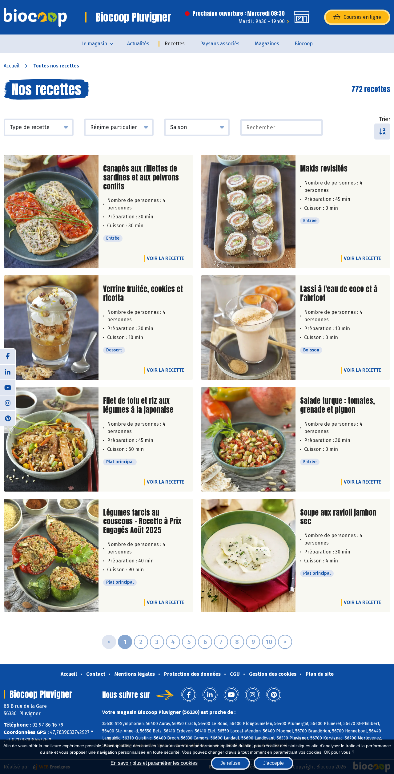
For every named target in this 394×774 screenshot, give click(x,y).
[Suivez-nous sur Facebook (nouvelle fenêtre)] (7, 356)
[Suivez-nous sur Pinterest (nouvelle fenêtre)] (7, 418)
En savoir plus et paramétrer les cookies (154, 763)
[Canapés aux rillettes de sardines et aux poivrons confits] (51, 211)
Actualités (138, 44)
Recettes (175, 44)
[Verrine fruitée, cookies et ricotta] (51, 327)
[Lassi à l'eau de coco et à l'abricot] (248, 327)
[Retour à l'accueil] (35, 17)
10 (269, 642)
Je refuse (230, 763)
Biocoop (304, 44)
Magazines (267, 44)
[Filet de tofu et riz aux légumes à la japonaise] (51, 439)
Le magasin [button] (94, 44)
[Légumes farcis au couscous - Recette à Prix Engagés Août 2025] (51, 555)
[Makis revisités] (248, 211)
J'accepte (273, 763)
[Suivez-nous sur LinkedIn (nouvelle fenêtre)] (7, 371)
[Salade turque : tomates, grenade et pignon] (248, 439)
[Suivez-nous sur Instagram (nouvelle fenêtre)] (7, 402)
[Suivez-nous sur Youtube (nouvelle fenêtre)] (7, 387)
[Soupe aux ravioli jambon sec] (248, 555)
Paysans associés (219, 44)
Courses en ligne (362, 17)
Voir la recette (165, 258)
